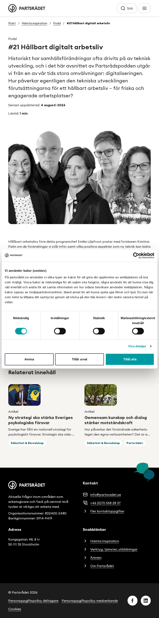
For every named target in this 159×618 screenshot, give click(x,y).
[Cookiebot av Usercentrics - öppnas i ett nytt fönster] (136, 255)
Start (12, 23)
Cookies (14, 609)
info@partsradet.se (105, 494)
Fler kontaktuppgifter (107, 511)
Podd (57, 23)
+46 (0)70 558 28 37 (105, 503)
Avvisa (29, 359)
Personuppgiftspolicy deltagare (33, 601)
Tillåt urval (79, 359)
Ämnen (95, 557)
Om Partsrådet (102, 566)
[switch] (60, 331)
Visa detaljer (137, 346)
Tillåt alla (129, 359)
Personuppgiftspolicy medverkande (90, 601)
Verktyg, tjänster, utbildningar (113, 549)
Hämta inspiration (34, 23)
